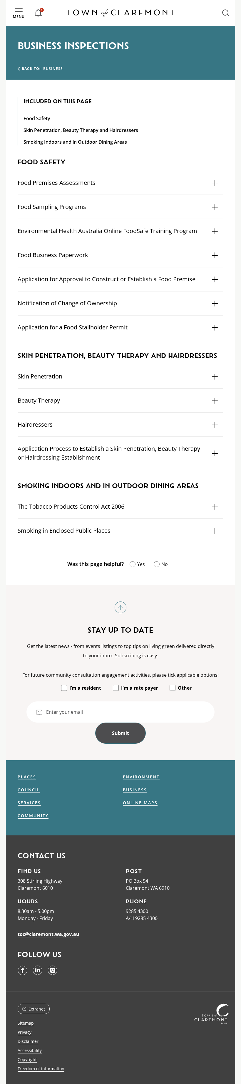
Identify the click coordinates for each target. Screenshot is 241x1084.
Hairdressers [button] (35, 424)
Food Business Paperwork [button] (53, 255)
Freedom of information (41, 1068)
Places (27, 777)
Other (185, 688)
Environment (141, 777)
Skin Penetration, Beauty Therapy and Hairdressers (81, 130)
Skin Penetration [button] (40, 376)
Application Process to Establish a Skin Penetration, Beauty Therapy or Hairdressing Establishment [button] (109, 453)
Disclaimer (28, 1041)
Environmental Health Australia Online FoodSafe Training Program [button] (107, 231)
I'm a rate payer (139, 688)
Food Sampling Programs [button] (52, 207)
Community (33, 816)
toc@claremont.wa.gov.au (48, 934)
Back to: (31, 68)
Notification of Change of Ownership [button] (67, 303)
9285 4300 (137, 911)
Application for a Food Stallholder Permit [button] (73, 327)
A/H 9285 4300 (142, 918)
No (164, 564)
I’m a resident (85, 688)
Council (29, 790)
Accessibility (30, 1050)
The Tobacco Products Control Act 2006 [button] (71, 506)
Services (29, 803)
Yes (141, 564)
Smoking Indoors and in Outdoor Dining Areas (75, 142)
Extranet (37, 1009)
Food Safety (37, 118)
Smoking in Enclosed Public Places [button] (64, 531)
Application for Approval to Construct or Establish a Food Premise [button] (106, 279)
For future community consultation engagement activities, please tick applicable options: (120, 675)
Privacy (24, 1032)
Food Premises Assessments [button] (57, 183)
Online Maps (140, 803)
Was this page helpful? (95, 563)
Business (135, 790)
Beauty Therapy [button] (39, 400)
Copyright (27, 1059)
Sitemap (26, 1023)
